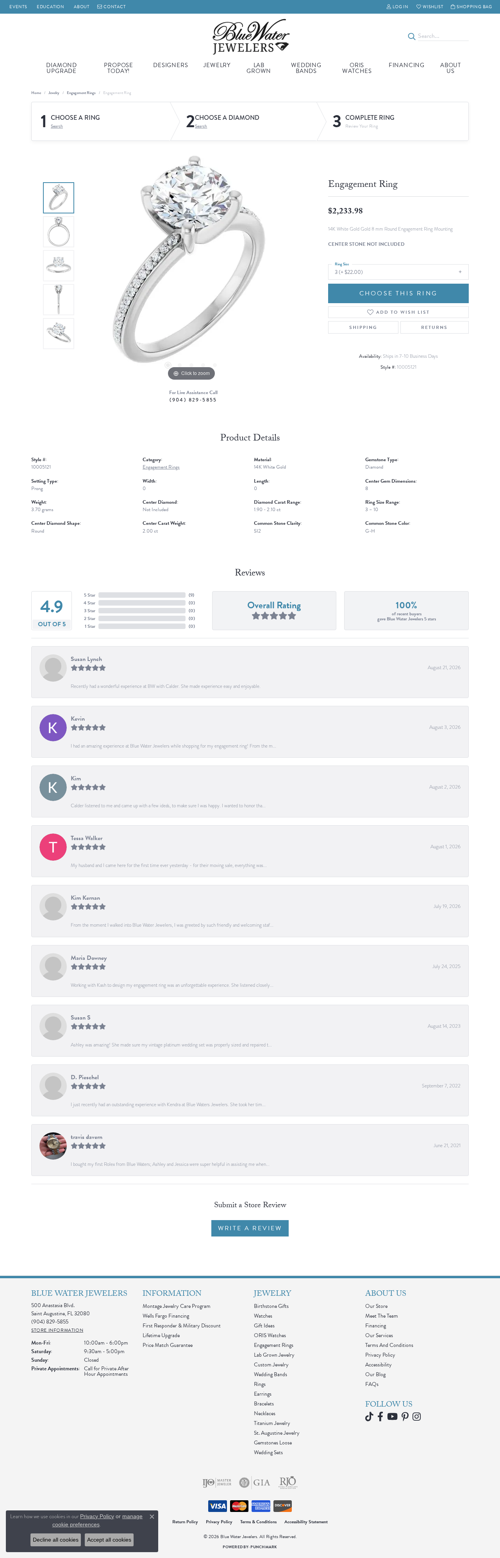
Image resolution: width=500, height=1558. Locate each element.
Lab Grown (258, 68)
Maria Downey (89, 958)
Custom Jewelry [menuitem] (271, 1365)
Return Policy (185, 1521)
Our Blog (375, 1374)
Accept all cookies (109, 1540)
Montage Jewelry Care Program (177, 1306)
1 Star (90, 626)
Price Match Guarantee (168, 1345)
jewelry (53, 93)
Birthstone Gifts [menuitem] (271, 1306)
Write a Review (250, 1228)
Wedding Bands (306, 68)
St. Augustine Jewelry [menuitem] (277, 1433)
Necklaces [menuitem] (264, 1413)
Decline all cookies (56, 1540)
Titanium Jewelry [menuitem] (272, 1423)
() (191, 595)
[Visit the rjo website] (288, 1482)
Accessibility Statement (306, 1521)
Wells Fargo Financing (166, 1316)
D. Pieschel (85, 1077)
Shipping (363, 327)
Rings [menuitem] (260, 1384)
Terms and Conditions (389, 1345)
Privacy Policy (380, 1355)
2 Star (89, 618)
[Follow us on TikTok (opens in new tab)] (369, 1416)
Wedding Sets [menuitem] (268, 1452)
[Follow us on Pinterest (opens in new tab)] (405, 1416)
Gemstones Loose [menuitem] (273, 1443)
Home (36, 93)
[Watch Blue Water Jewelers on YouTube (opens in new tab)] (392, 1416)
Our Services (379, 1335)
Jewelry (217, 65)
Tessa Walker (86, 838)
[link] (17, 7)
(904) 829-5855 (193, 399)
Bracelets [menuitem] (264, 1404)
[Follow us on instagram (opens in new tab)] (416, 1416)
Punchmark (263, 1547)
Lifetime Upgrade (161, 1335)
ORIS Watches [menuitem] (270, 1335)
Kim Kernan (85, 897)
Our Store (376, 1306)
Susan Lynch (86, 659)
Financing (407, 65)
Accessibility (378, 1365)
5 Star (89, 595)
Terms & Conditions (258, 1521)
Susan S (81, 1017)
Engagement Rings (81, 93)
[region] (191, 266)
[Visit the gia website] (254, 1482)
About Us (450, 68)
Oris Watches (357, 68)
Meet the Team (381, 1316)
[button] (398, 7)
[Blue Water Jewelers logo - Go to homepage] (249, 36)
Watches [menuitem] (263, 1316)
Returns (434, 327)
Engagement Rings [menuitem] (273, 1345)
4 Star (89, 602)
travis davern (86, 1137)
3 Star (89, 610)
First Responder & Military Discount (182, 1326)
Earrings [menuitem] (262, 1394)
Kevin (78, 718)
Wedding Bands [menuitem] (270, 1374)
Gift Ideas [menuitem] (264, 1326)
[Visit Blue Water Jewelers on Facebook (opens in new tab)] (380, 1416)
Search (57, 126)
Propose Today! (118, 68)
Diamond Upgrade (61, 68)
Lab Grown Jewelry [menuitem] (274, 1355)
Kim (76, 778)
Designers (170, 65)
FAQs (372, 1384)
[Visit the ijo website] (217, 1482)
